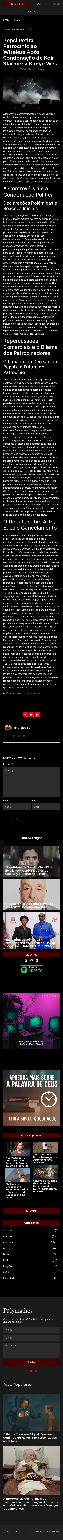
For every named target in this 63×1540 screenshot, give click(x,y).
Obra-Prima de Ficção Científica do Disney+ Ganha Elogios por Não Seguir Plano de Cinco (28, 871)
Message (8, 764)
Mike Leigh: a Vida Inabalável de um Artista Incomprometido (29, 905)
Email (35, 800)
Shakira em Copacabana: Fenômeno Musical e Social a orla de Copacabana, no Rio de (17, 1191)
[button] (6, 1020)
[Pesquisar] (30, 29)
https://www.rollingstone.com (25, 693)
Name (6, 800)
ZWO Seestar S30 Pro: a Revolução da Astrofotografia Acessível (45, 1158)
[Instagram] (28, 12)
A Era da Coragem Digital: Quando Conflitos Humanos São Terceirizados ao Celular (30, 1438)
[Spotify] (35, 12)
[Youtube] (31, 12)
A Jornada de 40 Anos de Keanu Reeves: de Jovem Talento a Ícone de (17, 1162)
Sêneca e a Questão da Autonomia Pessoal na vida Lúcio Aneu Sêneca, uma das (45, 1186)
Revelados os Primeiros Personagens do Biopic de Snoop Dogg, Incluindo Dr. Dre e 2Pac (30, 943)
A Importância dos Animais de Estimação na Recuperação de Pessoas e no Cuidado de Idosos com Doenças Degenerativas (31, 1503)
